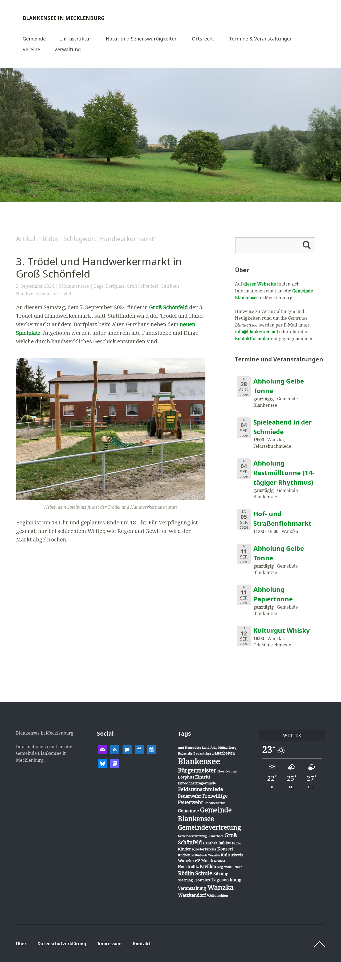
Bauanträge (202, 753)
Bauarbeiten (223, 753)
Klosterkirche (204, 849)
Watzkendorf (192, 895)
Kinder (184, 848)
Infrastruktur (75, 39)
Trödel (64, 294)
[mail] (102, 749)
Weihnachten (217, 895)
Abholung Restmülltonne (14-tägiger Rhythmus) (283, 473)
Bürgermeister (197, 770)
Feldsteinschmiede (200, 789)
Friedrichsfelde (215, 803)
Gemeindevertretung (209, 827)
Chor (220, 771)
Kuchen (184, 855)
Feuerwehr (189, 796)
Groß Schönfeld (143, 286)
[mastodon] (114, 763)
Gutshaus (170, 286)
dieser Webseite (259, 284)
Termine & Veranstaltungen (261, 39)
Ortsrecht (203, 39)
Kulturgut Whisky (281, 630)
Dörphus (186, 777)
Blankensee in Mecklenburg (64, 18)
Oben (319, 944)
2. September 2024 (35, 286)
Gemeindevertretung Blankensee (201, 836)
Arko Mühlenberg (223, 747)
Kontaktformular (252, 338)
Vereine (31, 49)
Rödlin (186, 873)
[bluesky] (102, 763)
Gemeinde (34, 39)
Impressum (109, 944)
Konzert (225, 849)
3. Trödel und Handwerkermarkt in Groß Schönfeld (99, 267)
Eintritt (202, 777)
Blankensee (199, 761)
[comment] (127, 749)
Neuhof (219, 861)
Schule (203, 873)
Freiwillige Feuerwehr (203, 799)
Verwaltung (67, 49)
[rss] (114, 749)
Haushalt (210, 843)
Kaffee (236, 843)
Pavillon (208, 866)
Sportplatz (202, 880)
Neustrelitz (188, 866)
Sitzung (221, 874)
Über (21, 944)
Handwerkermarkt (35, 294)
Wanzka (220, 887)
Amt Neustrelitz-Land (193, 747)
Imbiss (224, 842)
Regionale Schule (229, 867)
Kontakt (142, 944)
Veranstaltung (192, 888)
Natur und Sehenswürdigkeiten (141, 39)
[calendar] (139, 749)
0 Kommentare (74, 286)
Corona (231, 771)
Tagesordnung (227, 880)
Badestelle (185, 753)
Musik (207, 860)
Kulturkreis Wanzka (205, 855)
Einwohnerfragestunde (197, 783)
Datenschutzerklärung (62, 944)
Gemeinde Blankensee (205, 814)
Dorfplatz (115, 286)
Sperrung (185, 880)
